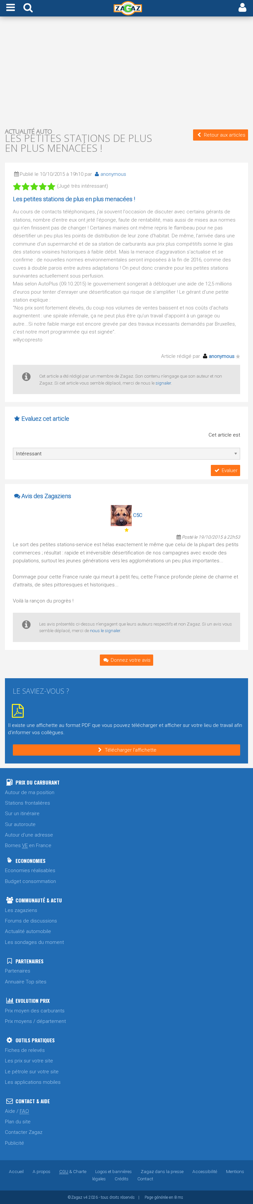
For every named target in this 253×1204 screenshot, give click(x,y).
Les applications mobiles (33, 1082)
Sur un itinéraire (22, 813)
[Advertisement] (126, 72)
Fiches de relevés (25, 1050)
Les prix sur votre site (29, 1061)
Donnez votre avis (131, 660)
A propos (41, 1171)
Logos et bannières (113, 1171)
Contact (145, 1178)
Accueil (16, 1171)
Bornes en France (28, 845)
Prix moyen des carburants (35, 1011)
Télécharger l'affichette (130, 750)
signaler (163, 383)
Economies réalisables (30, 870)
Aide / (17, 1111)
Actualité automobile (28, 931)
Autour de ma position (29, 792)
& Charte (72, 1171)
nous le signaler (105, 630)
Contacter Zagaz (23, 1132)
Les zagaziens (21, 910)
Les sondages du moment (34, 942)
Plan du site (18, 1122)
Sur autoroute (20, 824)
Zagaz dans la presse (162, 1171)
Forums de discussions (31, 921)
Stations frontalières (27, 803)
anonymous (113, 174)
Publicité (14, 1143)
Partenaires (17, 971)
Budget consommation (30, 881)
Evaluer (230, 470)
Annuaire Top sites (25, 982)
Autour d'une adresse (29, 835)
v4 (85, 1197)
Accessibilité (204, 1171)
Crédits (121, 1178)
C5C (137, 515)
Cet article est (224, 435)
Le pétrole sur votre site (32, 1072)
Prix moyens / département (35, 1021)
